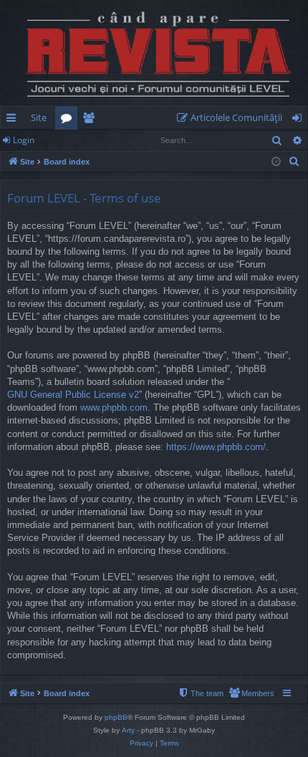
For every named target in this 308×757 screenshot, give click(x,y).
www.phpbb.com (114, 407)
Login (23, 140)
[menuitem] (232, 118)
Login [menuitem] (300, 120)
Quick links (14, 120)
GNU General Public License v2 (73, 394)
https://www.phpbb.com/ (216, 446)
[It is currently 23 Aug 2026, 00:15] (276, 162)
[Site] (154, 53)
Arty (128, 730)
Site (39, 117)
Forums (69, 120)
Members (91, 120)
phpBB (116, 717)
